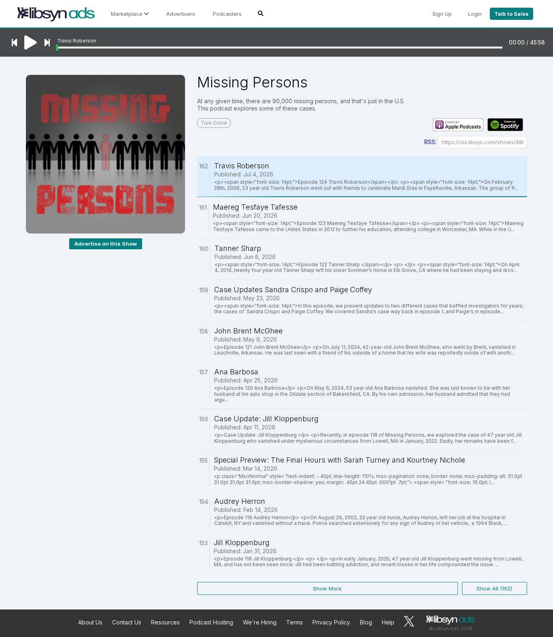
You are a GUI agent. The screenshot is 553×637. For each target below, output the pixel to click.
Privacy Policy (331, 622)
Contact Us (126, 622)
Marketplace (127, 14)
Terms (294, 622)
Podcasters (227, 14)
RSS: (430, 141)
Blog (366, 622)
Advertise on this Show (105, 243)
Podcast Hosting (211, 622)
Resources (165, 622)
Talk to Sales (511, 14)
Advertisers (180, 14)
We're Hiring (259, 622)
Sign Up (442, 14)
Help (388, 622)
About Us (90, 622)
